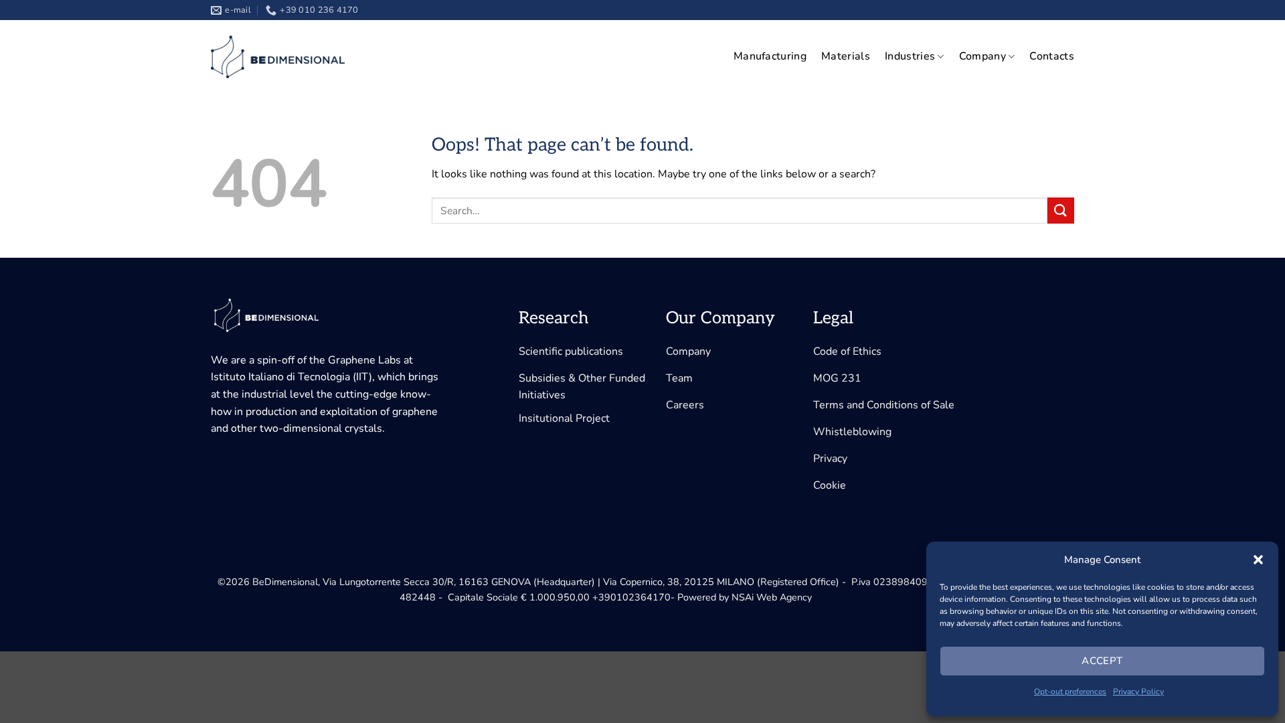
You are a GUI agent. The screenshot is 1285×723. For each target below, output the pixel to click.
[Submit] (1060, 210)
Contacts (1051, 56)
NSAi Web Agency (772, 597)
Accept (1102, 660)
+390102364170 (631, 597)
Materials (845, 56)
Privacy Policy (1138, 691)
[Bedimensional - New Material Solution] (278, 56)
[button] (1258, 559)
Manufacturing (770, 56)
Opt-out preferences (1070, 691)
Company (982, 56)
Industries (910, 56)
